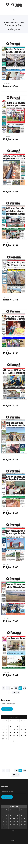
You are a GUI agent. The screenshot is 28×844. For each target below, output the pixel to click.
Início (14, 19)
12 (14, 819)
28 (21, 825)
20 (17, 822)
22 (25, 822)
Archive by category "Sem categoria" (15, 22)
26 (14, 825)
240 (16, 771)
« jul (13, 830)
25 (10, 825)
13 (17, 819)
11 (10, 819)
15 (25, 819)
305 (14, 775)
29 (25, 825)
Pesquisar (5, 786)
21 (21, 822)
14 (21, 819)
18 (10, 822)
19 (14, 822)
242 (24, 771)
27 (17, 825)
